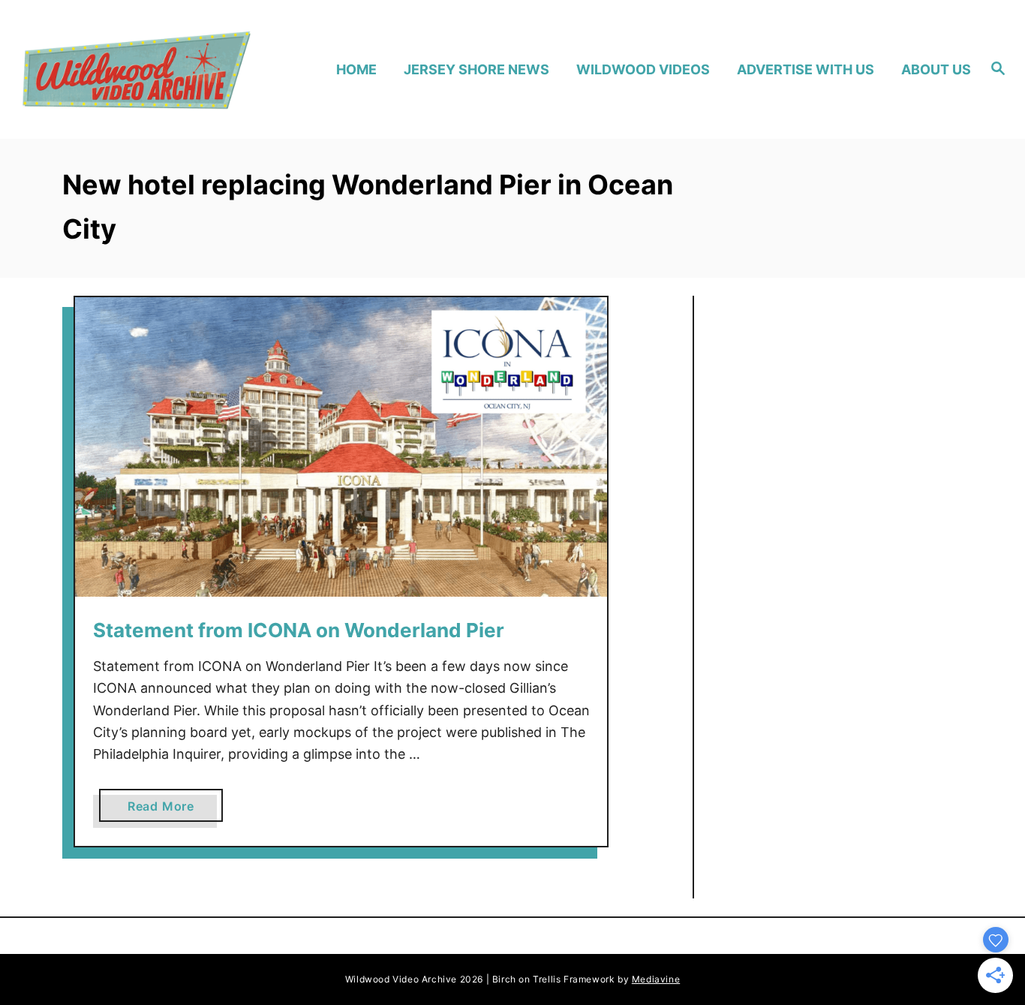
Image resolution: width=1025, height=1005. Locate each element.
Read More (167, 810)
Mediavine (656, 979)
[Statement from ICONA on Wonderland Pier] (341, 447)
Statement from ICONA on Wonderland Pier (298, 630)
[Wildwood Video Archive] (136, 69)
